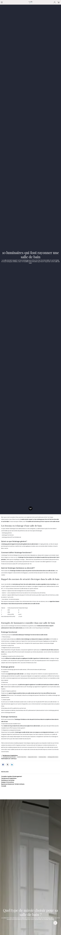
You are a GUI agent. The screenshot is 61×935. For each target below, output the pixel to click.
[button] (55, 923)
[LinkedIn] (12, 765)
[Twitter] (7, 765)
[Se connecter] (54, 2)
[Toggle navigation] (1, 2)
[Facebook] (3, 765)
